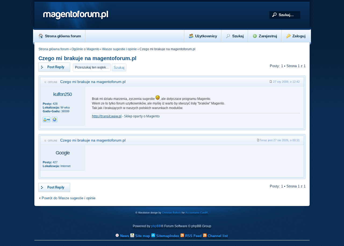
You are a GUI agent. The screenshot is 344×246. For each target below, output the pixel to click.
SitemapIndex (167, 236)
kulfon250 (62, 94)
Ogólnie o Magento (85, 49)
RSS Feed (193, 236)
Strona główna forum (63, 36)
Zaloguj (299, 36)
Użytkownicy (206, 36)
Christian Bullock (171, 212)
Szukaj (237, 36)
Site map (142, 236)
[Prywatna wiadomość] (46, 119)
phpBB (156, 226)
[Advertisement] (196, 161)
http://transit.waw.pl (106, 116)
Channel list (217, 236)
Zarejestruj (268, 36)
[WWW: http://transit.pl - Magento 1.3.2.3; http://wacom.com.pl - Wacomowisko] (54, 119)
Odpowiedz (47, 65)
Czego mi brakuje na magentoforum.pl (87, 58)
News (124, 236)
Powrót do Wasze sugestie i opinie (68, 198)
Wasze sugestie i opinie (119, 49)
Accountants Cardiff (196, 212)
